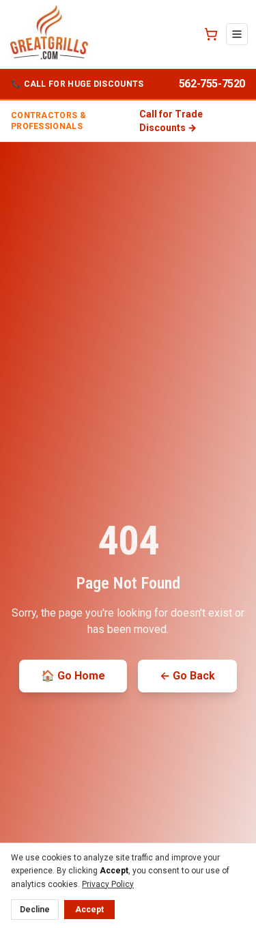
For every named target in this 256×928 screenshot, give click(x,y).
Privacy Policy (108, 884)
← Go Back (187, 675)
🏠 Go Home (73, 675)
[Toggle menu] (237, 34)
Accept (89, 909)
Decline (35, 909)
